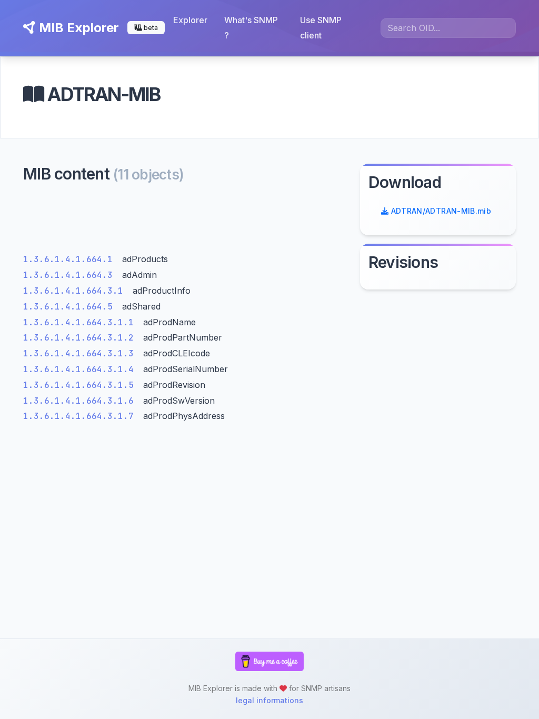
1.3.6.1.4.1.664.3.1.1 (81, 322)
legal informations (269, 700)
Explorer (190, 20)
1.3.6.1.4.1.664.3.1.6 (81, 400)
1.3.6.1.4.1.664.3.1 (75, 290)
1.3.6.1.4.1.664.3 (70, 275)
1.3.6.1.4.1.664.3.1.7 (81, 416)
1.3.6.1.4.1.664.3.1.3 (81, 353)
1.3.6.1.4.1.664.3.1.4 (81, 369)
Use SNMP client (321, 28)
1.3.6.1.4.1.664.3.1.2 (81, 337)
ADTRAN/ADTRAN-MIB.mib (439, 210)
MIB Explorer (77, 27)
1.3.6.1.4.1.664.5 (70, 306)
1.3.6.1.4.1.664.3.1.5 (81, 385)
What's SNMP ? (251, 28)
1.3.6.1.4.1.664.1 (70, 259)
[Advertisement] (185, 221)
